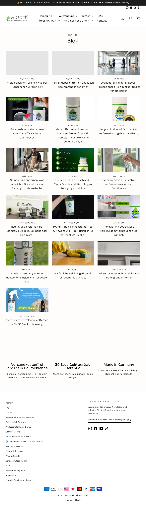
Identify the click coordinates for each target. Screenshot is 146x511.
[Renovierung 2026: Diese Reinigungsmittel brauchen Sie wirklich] (119, 207)
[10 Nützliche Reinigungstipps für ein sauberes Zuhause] (73, 253)
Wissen (86, 16)
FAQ (8, 407)
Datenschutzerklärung (16, 461)
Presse (9, 412)
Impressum (11, 475)
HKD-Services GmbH (77, 20)
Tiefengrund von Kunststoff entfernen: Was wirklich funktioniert (119, 184)
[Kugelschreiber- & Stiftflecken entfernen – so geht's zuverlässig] (119, 109)
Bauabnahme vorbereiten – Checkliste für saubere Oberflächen (27, 133)
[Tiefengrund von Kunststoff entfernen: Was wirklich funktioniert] (119, 160)
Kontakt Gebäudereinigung (19, 480)
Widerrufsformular (14, 451)
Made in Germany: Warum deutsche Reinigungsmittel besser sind (27, 277)
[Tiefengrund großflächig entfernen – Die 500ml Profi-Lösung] (27, 300)
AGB (8, 465)
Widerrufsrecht (13, 456)
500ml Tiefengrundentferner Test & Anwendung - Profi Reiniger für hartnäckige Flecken (72, 231)
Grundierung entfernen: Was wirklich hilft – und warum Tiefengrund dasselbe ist (27, 184)
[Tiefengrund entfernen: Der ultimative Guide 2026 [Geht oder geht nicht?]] (27, 207)
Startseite (72, 35)
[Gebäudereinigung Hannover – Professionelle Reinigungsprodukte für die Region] (119, 63)
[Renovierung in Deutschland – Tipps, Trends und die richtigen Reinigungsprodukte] (73, 160)
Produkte (46, 16)
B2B (101, 16)
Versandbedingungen (16, 470)
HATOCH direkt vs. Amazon (18, 436)
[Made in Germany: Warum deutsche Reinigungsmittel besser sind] (27, 253)
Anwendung (67, 16)
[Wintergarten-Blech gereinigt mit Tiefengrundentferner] (119, 253)
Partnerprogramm (14, 446)
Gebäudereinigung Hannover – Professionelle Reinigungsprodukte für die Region (119, 87)
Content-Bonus (13, 432)
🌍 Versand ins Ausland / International (24, 441)
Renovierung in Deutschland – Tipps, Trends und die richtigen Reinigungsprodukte (73, 184)
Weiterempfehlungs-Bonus (18, 427)
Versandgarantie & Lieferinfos (20, 417)
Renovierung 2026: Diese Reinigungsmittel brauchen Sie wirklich (119, 231)
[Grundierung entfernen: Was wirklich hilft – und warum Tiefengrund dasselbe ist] (27, 160)
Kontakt (102, 20)
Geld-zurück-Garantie (16, 422)
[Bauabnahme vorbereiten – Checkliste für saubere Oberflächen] (27, 109)
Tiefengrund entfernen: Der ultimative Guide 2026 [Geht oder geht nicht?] (27, 231)
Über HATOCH (48, 20)
